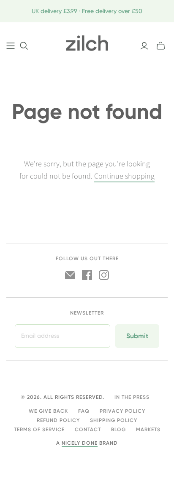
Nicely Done (80, 443)
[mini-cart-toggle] (161, 46)
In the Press (132, 397)
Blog (118, 430)
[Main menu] (10, 46)
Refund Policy (58, 420)
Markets (148, 430)
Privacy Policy (122, 411)
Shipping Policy (113, 420)
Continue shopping (124, 176)
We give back (48, 411)
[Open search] (24, 46)
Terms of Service (39, 430)
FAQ (84, 411)
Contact (88, 430)
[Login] (144, 46)
